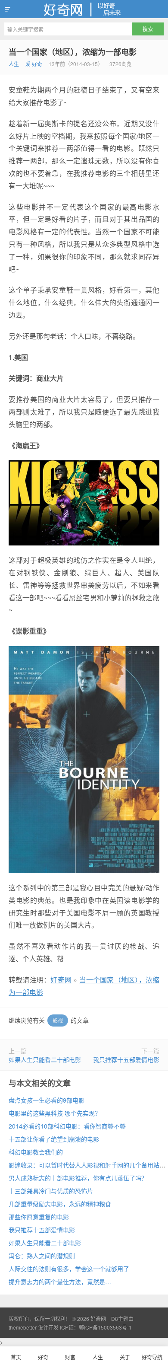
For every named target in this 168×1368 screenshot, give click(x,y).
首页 (16, 1357)
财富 (70, 1357)
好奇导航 (152, 1357)
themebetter (23, 1327)
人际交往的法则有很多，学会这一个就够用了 (69, 1268)
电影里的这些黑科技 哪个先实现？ (55, 1113)
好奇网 (84, 9)
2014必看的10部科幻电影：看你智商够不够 (67, 1126)
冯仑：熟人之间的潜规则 (42, 1255)
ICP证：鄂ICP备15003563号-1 (96, 1327)
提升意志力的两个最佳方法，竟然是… (60, 1281)
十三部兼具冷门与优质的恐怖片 (51, 1190)
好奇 (43, 1357)
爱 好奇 (33, 63)
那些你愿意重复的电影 (39, 1216)
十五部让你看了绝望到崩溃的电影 (54, 1139)
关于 (125, 1357)
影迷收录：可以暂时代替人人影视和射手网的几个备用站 (84, 1165)
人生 (14, 63)
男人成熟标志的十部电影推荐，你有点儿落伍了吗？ (78, 1177)
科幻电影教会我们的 (36, 1152)
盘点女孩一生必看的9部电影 (46, 1100)
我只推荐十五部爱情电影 (126, 1059)
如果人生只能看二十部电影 (45, 1059)
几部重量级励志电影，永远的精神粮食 (60, 1203)
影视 (58, 1020)
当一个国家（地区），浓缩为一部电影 (73, 51)
